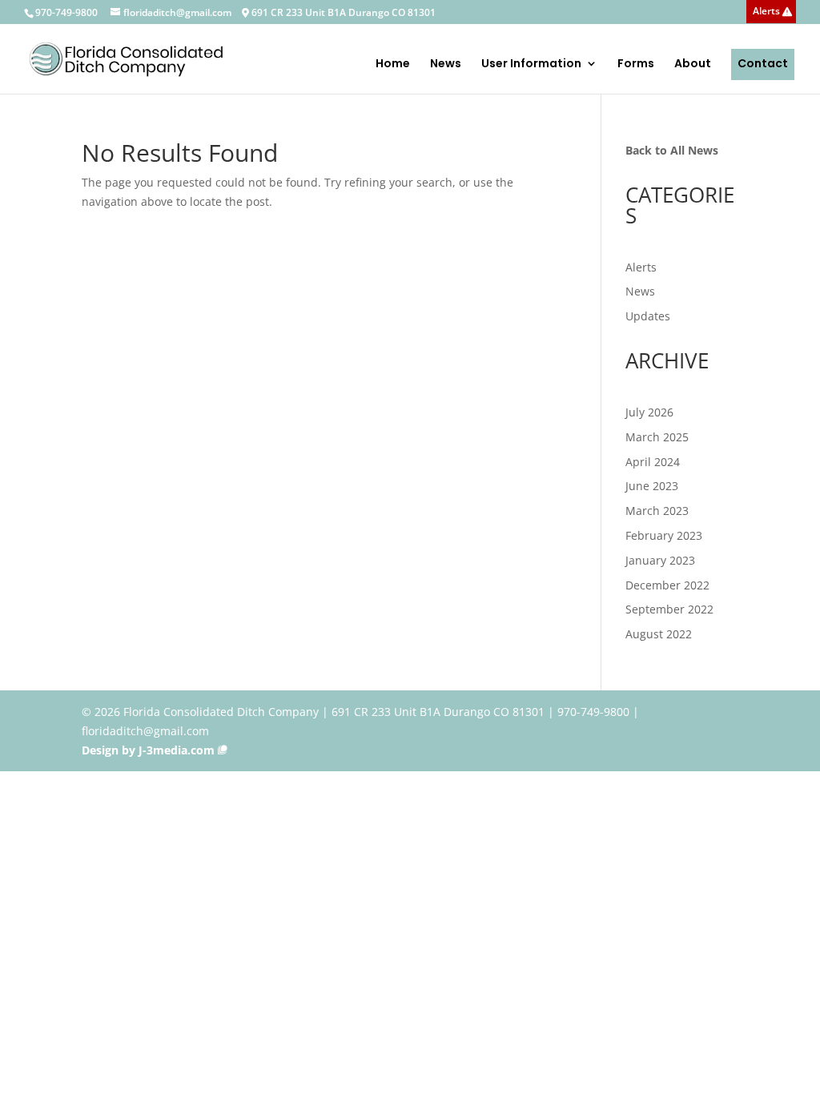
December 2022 (667, 585)
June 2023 (651, 485)
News (445, 64)
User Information (531, 64)
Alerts (766, 12)
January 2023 (660, 560)
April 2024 (652, 461)
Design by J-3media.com (148, 750)
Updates (647, 316)
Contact (763, 63)
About (692, 64)
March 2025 (657, 436)
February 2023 (663, 535)
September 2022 (669, 609)
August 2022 (658, 634)
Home (393, 64)
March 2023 (657, 510)
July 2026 (649, 412)
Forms (635, 64)
